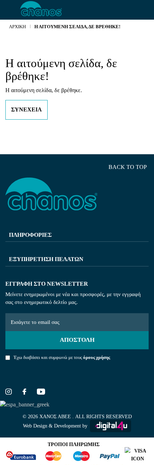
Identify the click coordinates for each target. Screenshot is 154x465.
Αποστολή (77, 339)
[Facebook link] (24, 393)
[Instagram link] (8, 393)
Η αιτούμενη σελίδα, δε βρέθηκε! (77, 26)
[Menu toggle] (10, 10)
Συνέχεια (26, 109)
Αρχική (17, 26)
